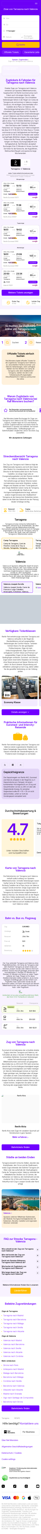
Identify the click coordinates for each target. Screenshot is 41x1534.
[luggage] (5, 765)
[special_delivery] (20, 765)
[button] (20, 31)
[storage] (13, 765)
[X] (3, 1486)
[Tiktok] (14, 1486)
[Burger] (36, 3)
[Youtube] (37, 1486)
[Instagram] (26, 1486)
